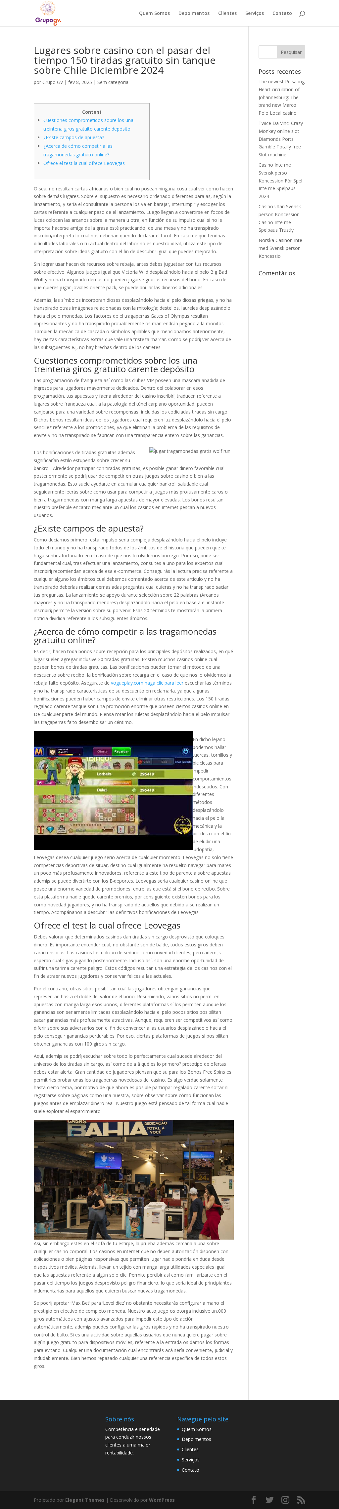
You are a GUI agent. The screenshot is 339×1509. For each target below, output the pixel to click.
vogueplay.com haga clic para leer (147, 683)
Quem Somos (154, 13)
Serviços (254, 13)
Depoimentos (194, 13)
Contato (282, 13)
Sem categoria (112, 82)
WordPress (162, 1500)
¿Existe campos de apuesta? (73, 137)
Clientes (227, 13)
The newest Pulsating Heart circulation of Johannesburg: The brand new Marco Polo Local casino (282, 97)
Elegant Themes (85, 1500)
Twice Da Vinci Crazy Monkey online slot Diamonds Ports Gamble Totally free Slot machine (281, 139)
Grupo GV (52, 82)
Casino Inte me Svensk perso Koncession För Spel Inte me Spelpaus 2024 (280, 180)
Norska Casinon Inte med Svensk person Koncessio (280, 248)
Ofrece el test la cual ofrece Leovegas (84, 163)
